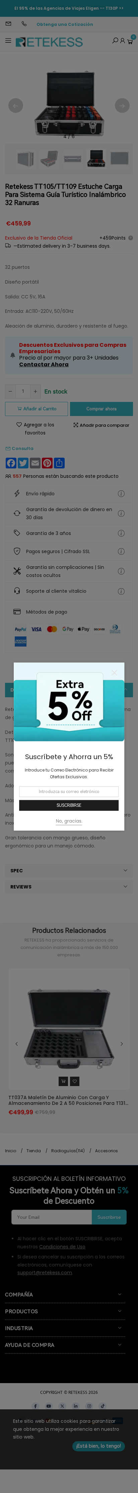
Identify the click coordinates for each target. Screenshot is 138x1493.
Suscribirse (69, 805)
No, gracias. (69, 820)
